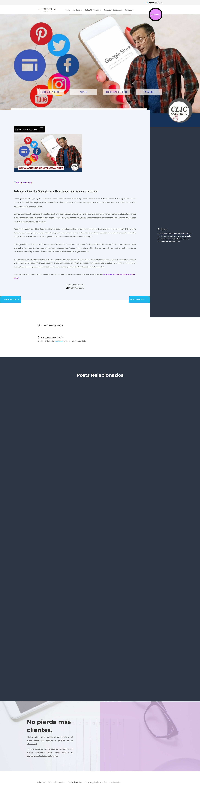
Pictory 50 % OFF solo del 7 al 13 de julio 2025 (39, 529)
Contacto (128, 10)
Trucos (149, 92)
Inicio (68, 10)
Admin (83, 92)
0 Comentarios (50, 92)
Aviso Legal (42, 782)
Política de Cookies (75, 782)
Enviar (184, 757)
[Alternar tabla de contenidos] (40, 129)
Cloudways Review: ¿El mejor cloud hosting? (40, 389)
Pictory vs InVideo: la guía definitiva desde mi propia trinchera (51, 669)
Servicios (76, 10)
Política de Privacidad (57, 782)
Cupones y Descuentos (113, 10)
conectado (59, 341)
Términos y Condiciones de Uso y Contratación (103, 782)
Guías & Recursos (92, 10)
